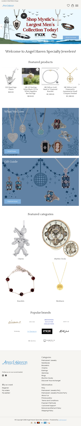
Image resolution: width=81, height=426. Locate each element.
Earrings (45, 370)
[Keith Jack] (64, 331)
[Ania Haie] (32, 322)
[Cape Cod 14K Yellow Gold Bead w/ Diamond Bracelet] (50, 76)
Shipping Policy (47, 410)
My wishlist (6, 393)
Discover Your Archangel (51, 380)
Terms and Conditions (50, 400)
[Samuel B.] (49, 341)
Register (5, 388)
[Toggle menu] (77, 5)
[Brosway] (17, 331)
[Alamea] (15, 322)
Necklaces (60, 301)
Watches (45, 373)
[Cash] (31, 423)
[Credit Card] (35, 423)
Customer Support (49, 405)
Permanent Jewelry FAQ (51, 390)
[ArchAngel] (49, 322)
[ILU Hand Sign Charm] (11, 76)
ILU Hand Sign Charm (10, 88)
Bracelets (20, 301)
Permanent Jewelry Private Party (54, 393)
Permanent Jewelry (49, 360)
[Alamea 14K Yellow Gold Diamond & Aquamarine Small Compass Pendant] (70, 76)
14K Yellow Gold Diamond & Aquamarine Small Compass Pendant (70, 90)
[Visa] (41, 423)
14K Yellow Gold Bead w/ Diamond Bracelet (50, 89)
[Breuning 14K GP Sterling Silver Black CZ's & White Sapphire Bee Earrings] (30, 76)
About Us (45, 395)
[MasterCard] (38, 423)
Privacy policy (47, 398)
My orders (6, 390)
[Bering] (66, 322)
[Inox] (47, 331)
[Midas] (32, 341)
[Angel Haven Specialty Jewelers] (8, 6)
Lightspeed (62, 420)
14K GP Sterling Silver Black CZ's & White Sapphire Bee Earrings (31, 90)
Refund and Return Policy (51, 408)
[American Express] (45, 423)
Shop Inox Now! (71, 37)
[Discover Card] (48, 423)
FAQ (43, 388)
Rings (44, 375)
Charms (21, 259)
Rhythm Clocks (60, 259)
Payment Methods (49, 403)
